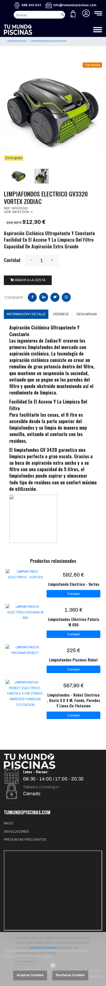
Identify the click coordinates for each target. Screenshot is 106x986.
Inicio (8, 823)
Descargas (87, 314)
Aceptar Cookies (30, 975)
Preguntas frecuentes (25, 839)
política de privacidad (43, 947)
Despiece (61, 314)
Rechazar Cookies (70, 975)
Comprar (73, 594)
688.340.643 (31, 5)
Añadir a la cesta (29, 280)
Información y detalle (26, 314)
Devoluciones (16, 831)
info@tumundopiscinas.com (74, 5)
